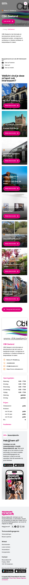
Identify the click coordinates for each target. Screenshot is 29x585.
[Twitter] (13, 527)
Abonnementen (6, 545)
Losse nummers (6, 547)
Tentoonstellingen (6, 534)
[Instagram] (18, 527)
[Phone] (21, 527)
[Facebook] (15, 527)
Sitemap (18, 578)
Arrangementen (6, 552)
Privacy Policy (12, 578)
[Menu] (25, 3)
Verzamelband (5, 550)
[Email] (23, 527)
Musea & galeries (6, 537)
